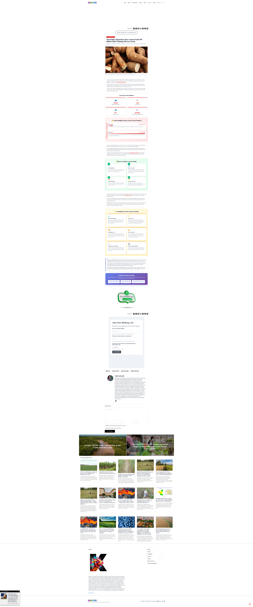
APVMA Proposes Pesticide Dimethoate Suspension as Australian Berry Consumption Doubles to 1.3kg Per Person (126, 531)
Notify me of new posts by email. (113, 428)
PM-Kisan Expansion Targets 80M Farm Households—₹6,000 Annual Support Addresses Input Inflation (88, 502)
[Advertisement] (126, 15)
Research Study (126, 281)
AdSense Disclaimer (152, 563)
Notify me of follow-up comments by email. (116, 425)
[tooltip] (134, 28)
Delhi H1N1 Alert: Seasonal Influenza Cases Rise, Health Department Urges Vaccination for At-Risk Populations (13, 597)
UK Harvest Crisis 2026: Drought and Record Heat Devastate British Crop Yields (126, 476)
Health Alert (125, 371)
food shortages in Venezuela (133, 152)
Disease (108, 371)
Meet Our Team (151, 561)
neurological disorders (128, 195)
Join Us (149, 551)
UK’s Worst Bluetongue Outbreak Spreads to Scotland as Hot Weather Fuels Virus (88, 473)
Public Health (135, 371)
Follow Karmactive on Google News (126, 32)
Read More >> (92, 592)
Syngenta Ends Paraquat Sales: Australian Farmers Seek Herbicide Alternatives (145, 501)
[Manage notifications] (250, 604)
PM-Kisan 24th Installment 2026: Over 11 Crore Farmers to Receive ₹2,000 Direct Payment (107, 501)
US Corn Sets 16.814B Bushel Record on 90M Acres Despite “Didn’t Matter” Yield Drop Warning (106, 531)
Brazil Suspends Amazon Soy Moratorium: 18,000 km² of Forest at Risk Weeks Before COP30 (163, 531)
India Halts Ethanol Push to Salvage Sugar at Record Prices (107, 472)
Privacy (149, 558)
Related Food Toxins (138, 281)
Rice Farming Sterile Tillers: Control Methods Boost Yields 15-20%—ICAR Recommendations (164, 473)
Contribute (149, 554)
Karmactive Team (107, 602)
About (148, 549)
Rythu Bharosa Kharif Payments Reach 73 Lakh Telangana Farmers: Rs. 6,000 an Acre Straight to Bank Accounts (145, 474)
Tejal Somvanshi (119, 376)
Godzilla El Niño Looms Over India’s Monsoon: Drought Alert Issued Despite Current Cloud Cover (88, 531)
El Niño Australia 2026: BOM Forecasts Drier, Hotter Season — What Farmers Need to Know (126, 501)
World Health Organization (121, 82)
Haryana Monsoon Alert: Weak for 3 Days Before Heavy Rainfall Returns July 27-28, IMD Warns (164, 500)
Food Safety (115, 371)
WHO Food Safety (114, 281)
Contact (149, 556)
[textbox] (107, 583)
